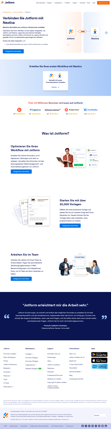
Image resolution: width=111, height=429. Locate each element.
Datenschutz (14, 426)
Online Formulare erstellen (59, 414)
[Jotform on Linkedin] (89, 426)
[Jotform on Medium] (92, 426)
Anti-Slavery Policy (57, 426)
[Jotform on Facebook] (82, 426)
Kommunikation (18, 12)
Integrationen (7, 12)
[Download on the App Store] (99, 360)
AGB (5, 426)
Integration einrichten (13, 51)
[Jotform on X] (86, 426)
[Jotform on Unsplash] (106, 426)
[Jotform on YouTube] (102, 426)
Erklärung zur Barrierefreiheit (39, 426)
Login (93, 3)
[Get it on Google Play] (99, 354)
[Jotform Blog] (96, 426)
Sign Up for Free (103, 3)
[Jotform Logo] (7, 2)
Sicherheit (24, 426)
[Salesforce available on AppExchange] (99, 366)
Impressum (69, 426)
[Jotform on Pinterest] (99, 426)
